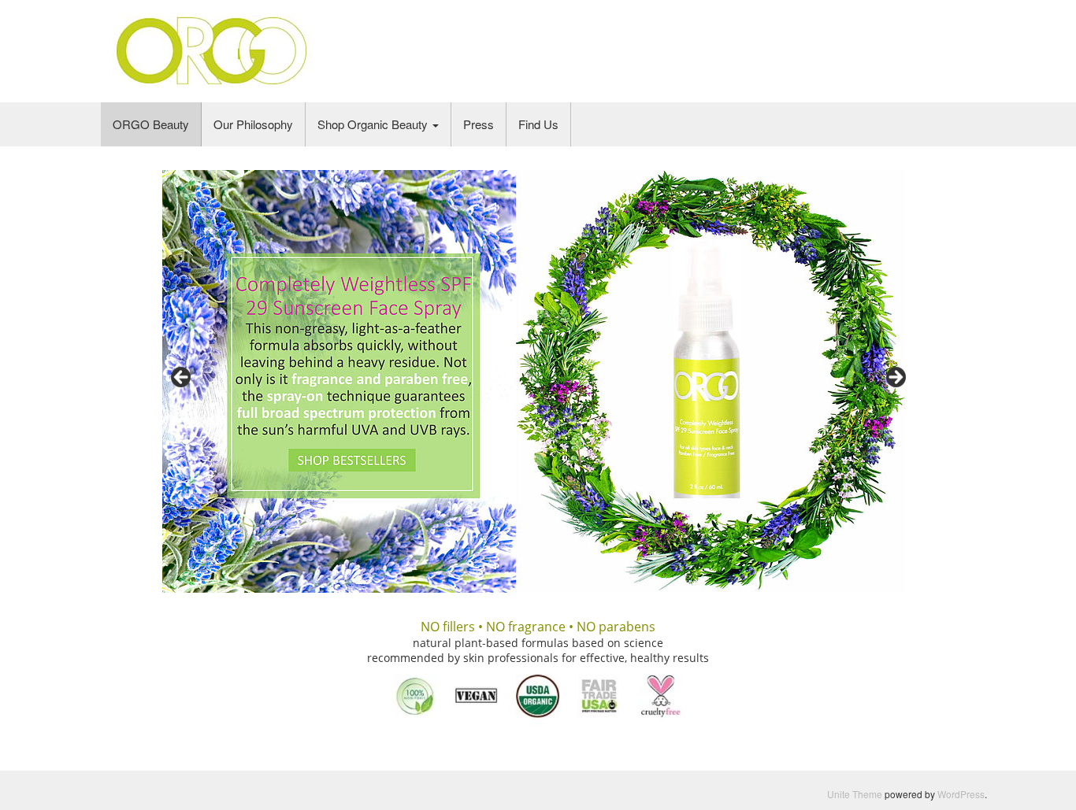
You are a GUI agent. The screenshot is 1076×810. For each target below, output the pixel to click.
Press (478, 124)
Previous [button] (182, 378)
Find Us (538, 124)
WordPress (961, 794)
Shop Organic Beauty (374, 124)
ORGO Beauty (151, 124)
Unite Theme (854, 794)
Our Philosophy (253, 124)
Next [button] (895, 378)
